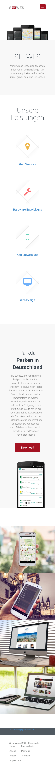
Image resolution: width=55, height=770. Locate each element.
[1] (26, 503)
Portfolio (25, 750)
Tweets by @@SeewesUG (21, 729)
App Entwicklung (27, 255)
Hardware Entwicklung (27, 209)
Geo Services (27, 164)
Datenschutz (27, 746)
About (13, 750)
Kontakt (26, 755)
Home (13, 746)
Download (27, 447)
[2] (29, 503)
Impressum (15, 760)
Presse (13, 755)
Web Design (27, 300)
